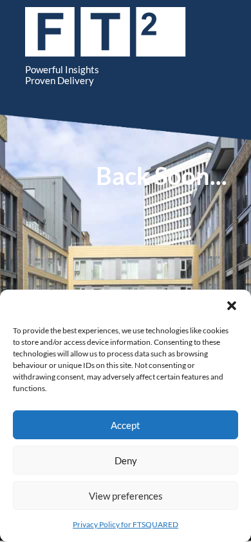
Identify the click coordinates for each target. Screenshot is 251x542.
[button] (231, 305)
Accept (125, 425)
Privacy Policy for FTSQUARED (125, 524)
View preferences (126, 496)
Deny (126, 460)
